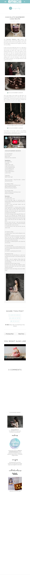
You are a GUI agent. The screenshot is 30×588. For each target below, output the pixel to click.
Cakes (13, 324)
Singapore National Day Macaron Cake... (12, 358)
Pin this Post (15, 321)
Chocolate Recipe (18, 324)
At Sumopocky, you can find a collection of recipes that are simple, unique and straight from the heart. (15, 463)
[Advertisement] (15, 533)
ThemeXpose (13, 584)
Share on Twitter (15, 318)
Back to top (22, 586)
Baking (10, 324)
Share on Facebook (15, 315)
